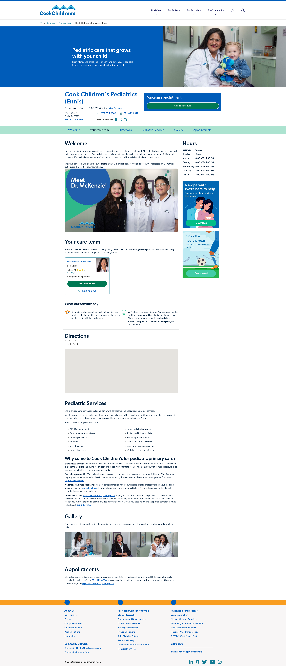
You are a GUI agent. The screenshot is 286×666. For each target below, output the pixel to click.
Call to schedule (182, 106)
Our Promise (70, 615)
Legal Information (179, 615)
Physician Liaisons (126, 632)
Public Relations (72, 632)
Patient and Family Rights (184, 610)
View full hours (115, 108)
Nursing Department (128, 627)
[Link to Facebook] (116, 119)
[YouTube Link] (212, 662)
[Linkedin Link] (191, 662)
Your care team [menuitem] (99, 130)
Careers (68, 619)
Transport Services (127, 648)
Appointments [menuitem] (202, 130)
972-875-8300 (108, 113)
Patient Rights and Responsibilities (187, 623)
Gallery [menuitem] (178, 130)
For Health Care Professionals (133, 610)
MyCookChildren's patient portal (99, 495)
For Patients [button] (174, 10)
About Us (69, 610)
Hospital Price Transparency (184, 632)
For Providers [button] (194, 10)
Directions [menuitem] (125, 130)
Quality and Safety (73, 627)
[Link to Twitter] (120, 120)
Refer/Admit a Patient (128, 636)
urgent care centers (74, 480)
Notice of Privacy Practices (184, 619)
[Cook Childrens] (56, 10)
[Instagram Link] (220, 662)
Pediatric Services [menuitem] (153, 130)
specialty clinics (89, 488)
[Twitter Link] (204, 662)
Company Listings (73, 623)
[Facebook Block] (197, 662)
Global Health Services (129, 623)
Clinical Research (126, 615)
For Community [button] (215, 10)
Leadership (69, 636)
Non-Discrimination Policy (183, 627)
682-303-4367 (83, 505)
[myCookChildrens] (233, 10)
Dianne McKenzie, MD (79, 261)
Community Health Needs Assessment (83, 648)
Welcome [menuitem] (74, 130)
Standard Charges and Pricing (187, 651)
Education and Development (132, 619)
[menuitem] (156, 10)
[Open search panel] (243, 10)
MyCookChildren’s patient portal (98, 583)
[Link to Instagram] (125, 119)
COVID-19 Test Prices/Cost (184, 636)
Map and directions (74, 119)
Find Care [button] (156, 10)
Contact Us (177, 643)
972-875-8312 (131, 113)
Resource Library (126, 640)
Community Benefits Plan (76, 652)
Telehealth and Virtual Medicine (133, 644)
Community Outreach (76, 643)
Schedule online (87, 283)
